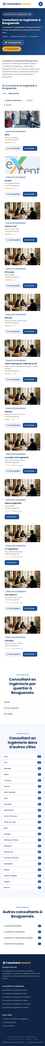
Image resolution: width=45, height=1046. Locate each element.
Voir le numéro (14, 148)
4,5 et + (9, 105)
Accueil (4, 36)
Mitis (7, 134)
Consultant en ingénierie (18, 36)
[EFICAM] (22, 302)
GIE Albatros (11, 594)
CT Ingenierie (11, 549)
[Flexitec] (22, 396)
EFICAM (8, 317)
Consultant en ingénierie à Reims (15, 1000)
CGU (23, 1037)
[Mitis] (22, 119)
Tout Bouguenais (14, 42)
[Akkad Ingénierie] (22, 487)
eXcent (8, 180)
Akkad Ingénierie (13, 503)
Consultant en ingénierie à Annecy (15, 1007)
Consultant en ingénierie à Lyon (14, 993)
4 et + (30, 100)
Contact (35, 1039)
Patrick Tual (10, 226)
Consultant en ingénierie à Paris (14, 990)
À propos (28, 1039)
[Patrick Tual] (22, 210)
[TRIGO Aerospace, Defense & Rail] (22, 348)
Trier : (4, 93)
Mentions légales (14, 1037)
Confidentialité (31, 1037)
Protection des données (15, 1039)
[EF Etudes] (22, 256)
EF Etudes (9, 272)
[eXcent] (22, 165)
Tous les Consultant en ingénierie (15, 1019)
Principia (9, 640)
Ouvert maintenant (14, 100)
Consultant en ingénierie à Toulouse (16, 1004)
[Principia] (22, 625)
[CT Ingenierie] (22, 533)
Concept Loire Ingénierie (17, 457)
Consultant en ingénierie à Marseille (16, 997)
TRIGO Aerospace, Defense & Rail (21, 363)
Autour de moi (12, 49)
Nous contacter (8, 1026)
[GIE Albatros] (22, 579)
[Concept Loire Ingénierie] (22, 442)
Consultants (18, 4)
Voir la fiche (29, 148)
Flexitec (8, 411)
